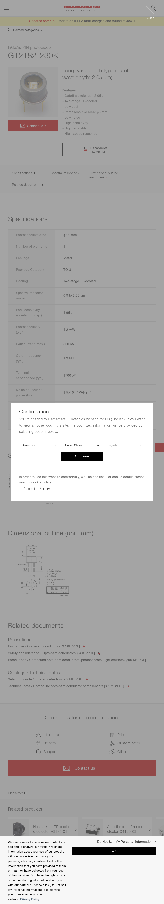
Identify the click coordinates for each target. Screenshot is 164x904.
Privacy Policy (29, 899)
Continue (82, 456)
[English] (124, 445)
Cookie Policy (37, 489)
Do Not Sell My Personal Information (125, 842)
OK (114, 851)
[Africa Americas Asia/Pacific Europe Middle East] (39, 445)
